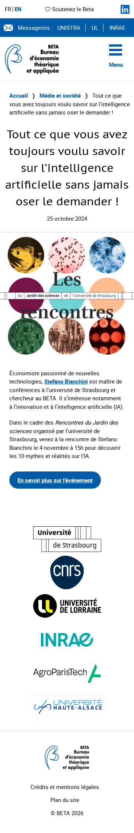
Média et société (60, 95)
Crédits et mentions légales (65, 787)
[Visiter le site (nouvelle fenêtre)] (67, 539)
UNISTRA (68, 27)
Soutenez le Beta (73, 9)
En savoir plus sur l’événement (55, 480)
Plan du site (64, 800)
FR (8, 9)
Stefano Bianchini (66, 381)
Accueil (18, 95)
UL (95, 27)
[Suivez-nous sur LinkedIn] (125, 9)
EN (18, 9)
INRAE (117, 27)
